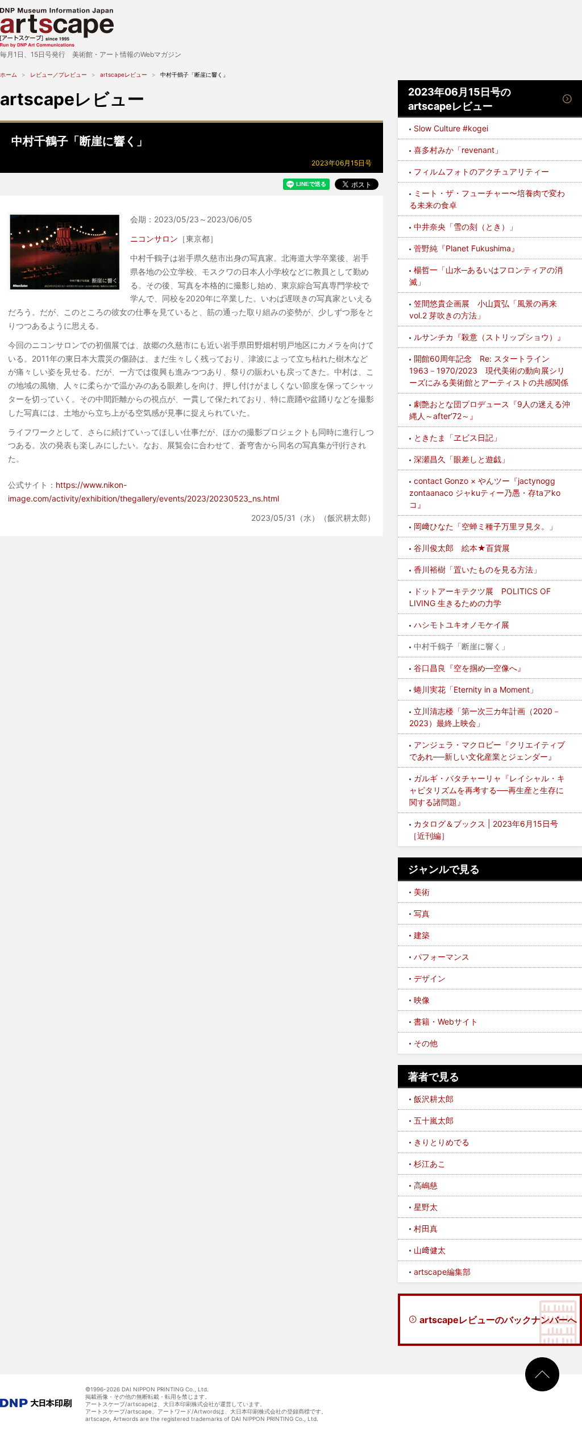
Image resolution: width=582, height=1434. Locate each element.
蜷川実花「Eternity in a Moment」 (476, 689)
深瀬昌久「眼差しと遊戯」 (461, 459)
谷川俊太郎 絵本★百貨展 (462, 548)
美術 (422, 892)
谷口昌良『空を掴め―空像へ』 (469, 668)
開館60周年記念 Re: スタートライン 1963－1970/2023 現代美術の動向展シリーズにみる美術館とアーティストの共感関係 (488, 370)
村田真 (426, 1228)
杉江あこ (430, 1163)
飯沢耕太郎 (434, 1099)
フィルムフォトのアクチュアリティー (481, 171)
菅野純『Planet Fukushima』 (466, 248)
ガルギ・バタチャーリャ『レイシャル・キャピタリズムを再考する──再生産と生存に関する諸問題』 (487, 790)
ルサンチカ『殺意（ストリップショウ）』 (489, 337)
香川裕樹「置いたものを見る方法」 (477, 569)
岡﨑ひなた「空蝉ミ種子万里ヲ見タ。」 (485, 526)
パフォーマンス (441, 956)
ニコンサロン (154, 238)
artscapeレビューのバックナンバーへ (498, 1319)
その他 (426, 1043)
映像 (422, 1000)
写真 (422, 913)
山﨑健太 (430, 1250)
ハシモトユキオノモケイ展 (461, 624)
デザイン (430, 978)
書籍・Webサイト (446, 1021)
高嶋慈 (426, 1185)
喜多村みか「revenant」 (458, 150)
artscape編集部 (442, 1271)
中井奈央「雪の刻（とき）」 (465, 226)
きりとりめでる (441, 1142)
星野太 (426, 1207)
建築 (422, 935)
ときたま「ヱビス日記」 (457, 437)
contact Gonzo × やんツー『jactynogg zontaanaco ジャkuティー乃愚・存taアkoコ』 (484, 492)
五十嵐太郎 (434, 1120)
